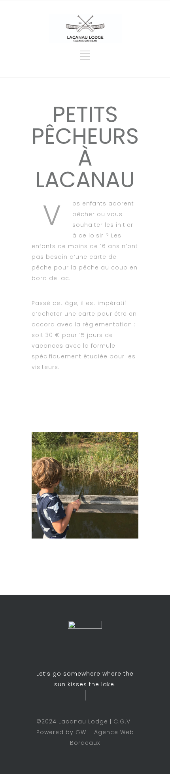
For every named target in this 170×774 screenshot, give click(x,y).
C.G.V (121, 721)
